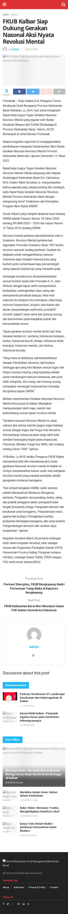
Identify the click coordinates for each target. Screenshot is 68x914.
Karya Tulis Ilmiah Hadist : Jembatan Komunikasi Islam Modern (38, 827)
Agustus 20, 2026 (15, 783)
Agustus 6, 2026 (29, 835)
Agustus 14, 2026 (30, 816)
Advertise (19, 887)
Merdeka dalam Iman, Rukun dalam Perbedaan (38, 793)
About (6, 887)
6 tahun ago (28, 725)
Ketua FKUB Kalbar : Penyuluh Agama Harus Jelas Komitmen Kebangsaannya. (39, 717)
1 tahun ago (28, 706)
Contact (54, 887)
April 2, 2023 (31, 49)
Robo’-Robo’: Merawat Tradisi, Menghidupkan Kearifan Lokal (39, 809)
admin (15, 49)
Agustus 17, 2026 (30, 800)
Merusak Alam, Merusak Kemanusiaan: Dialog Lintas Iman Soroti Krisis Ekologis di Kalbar (33, 774)
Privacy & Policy (37, 887)
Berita (15, 14)
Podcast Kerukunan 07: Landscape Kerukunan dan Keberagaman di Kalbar (42, 697)
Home (6, 14)
